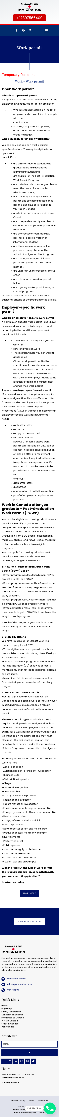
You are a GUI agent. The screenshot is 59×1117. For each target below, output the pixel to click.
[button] (46, 30)
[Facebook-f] (16, 30)
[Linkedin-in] (15, 1061)
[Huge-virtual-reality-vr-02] (21, 1061)
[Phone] (50, 1108)
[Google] (9, 1061)
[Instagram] (27, 1061)
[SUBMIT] (29, 1052)
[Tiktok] (33, 1061)
